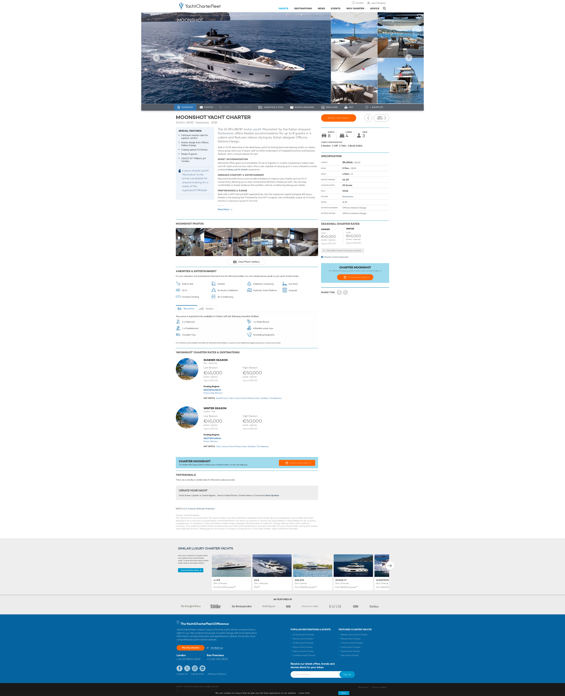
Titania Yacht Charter (350, 651)
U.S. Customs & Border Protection (199, 508)
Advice (374, 8)
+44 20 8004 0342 (188, 659)
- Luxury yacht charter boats (209, 6)
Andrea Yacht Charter (351, 647)
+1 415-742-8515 (217, 659)
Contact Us (182, 674)
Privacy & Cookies (379, 687)
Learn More (304, 693)
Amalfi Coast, (222, 398)
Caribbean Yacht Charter (304, 655)
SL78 (344, 202)
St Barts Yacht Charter (303, 643)
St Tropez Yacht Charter (303, 634)
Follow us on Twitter (187, 668)
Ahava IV (341, 580)
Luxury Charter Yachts (186, 15)
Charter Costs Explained (336, 257)
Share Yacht (345, 292)
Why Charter (355, 8)
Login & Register (378, 3)
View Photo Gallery (249, 261)
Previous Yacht (156, 57)
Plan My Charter (190, 647)
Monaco (218, 393)
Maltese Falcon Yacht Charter (354, 634)
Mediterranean (212, 390)
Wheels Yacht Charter (351, 638)
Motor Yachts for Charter (208, 15)
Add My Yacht (197, 674)
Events (335, 8)
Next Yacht (408, 57)
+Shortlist (419, 16)
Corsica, (238, 398)
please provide (228, 479)
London (181, 655)
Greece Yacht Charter (303, 647)
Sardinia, (265, 398)
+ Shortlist (376, 107)
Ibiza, (258, 398)
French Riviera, (248, 398)
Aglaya (299, 580)
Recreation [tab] (189, 308)
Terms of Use (363, 687)
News (321, 8)
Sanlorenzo (226, 133)
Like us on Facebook (179, 668)
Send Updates (272, 495)
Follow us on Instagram (195, 668)
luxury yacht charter (238, 169)
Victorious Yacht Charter (352, 643)
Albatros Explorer (389, 580)
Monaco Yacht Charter (303, 638)
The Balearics (275, 398)
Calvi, (231, 398)
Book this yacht (338, 118)
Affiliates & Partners (217, 674)
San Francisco (215, 655)
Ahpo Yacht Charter (350, 655)
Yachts (283, 8)
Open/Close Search (384, 8)
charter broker (222, 464)
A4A (256, 580)
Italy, (213, 393)
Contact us (217, 647)
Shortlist (359, 3)
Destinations (303, 8)
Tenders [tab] (209, 308)
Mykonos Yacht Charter (303, 651)
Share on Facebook (339, 292)
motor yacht (252, 129)
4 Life (216, 580)
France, (207, 393)
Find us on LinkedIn (202, 668)
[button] (389, 565)
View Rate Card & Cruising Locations (343, 250)
